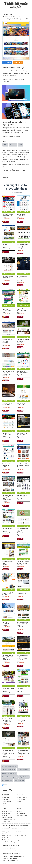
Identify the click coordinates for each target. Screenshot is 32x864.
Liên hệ (5, 805)
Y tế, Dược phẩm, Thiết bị (8, 769)
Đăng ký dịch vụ (22, 797)
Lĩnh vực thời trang (7, 780)
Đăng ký (20, 801)
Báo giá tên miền (7, 811)
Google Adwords (7, 817)
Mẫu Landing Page (19, 780)
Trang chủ (6, 797)
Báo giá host (6, 813)
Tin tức (20, 811)
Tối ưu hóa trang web (9, 819)
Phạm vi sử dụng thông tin (10, 858)
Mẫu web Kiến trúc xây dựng (9, 777)
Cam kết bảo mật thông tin (10, 860)
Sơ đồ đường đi (22, 815)
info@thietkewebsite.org (12, 840)
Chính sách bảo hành (9, 848)
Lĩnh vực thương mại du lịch (9, 766)
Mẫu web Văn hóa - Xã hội (9, 773)
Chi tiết (5, 211)
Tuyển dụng (21, 813)
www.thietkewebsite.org (8, 842)
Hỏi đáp (5, 803)
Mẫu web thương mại (23, 769)
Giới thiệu (5, 799)
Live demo (18, 63)
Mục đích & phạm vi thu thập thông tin (13, 856)
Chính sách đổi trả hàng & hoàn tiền (13, 850)
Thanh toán (21, 799)
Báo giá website (7, 815)
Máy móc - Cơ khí (24, 777)
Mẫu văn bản (6, 821)
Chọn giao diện (7, 801)
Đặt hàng (11, 211)
